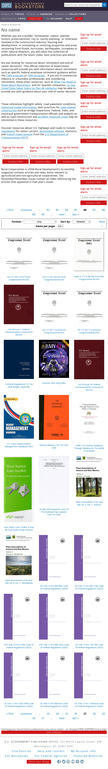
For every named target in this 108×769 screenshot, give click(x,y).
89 (33, 214)
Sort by (65, 221)
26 (75, 713)
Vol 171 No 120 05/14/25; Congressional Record (54, 278)
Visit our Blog (39, 761)
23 (48, 713)
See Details (54, 732)
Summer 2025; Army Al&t (54, 383)
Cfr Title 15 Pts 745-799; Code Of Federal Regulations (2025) (89, 646)
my (54, 18)
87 (94, 210)
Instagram (68, 761)
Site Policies (21, 751)
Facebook (59, 761)
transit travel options (19, 134)
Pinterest (77, 761)
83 (57, 210)
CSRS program (14, 75)
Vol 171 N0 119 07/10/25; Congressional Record (18, 278)
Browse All (12, 14)
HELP (69, 18)
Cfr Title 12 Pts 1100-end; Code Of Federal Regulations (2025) (89, 705)
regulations (8, 131)
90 (43, 214)
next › (62, 214)
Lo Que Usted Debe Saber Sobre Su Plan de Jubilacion (38, 86)
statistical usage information (19, 107)
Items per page (46, 226)
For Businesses (17, 756)
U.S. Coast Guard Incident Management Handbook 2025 (19, 445)
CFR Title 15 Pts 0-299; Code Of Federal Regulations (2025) (18, 646)
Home (4, 24)
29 (103, 713)
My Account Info (83, 751)
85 (75, 210)
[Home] (24, 7)
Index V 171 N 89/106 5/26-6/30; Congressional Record (89, 277)
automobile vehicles (52, 131)
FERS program (36, 75)
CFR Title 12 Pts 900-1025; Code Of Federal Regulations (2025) (54, 646)
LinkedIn (82, 761)
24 (57, 713)
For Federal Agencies (51, 756)
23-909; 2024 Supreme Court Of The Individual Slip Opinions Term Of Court (54, 512)
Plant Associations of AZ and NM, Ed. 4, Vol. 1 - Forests (89, 503)
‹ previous (26, 210)
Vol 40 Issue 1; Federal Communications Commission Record (19, 332)
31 (43, 718)
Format (17, 221)
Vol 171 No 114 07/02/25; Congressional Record (54, 331)
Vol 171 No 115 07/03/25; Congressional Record (89, 331)
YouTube (73, 761)
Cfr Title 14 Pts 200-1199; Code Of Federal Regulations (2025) (89, 587)
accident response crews (53, 116)
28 (94, 713)
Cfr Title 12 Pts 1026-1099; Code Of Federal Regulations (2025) (19, 705)
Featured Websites (88, 756)
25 (66, 713)
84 (66, 210)
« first (10, 210)
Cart (78, 18)
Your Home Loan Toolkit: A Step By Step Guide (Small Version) (19, 528)
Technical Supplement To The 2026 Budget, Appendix (19, 385)
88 (103, 210)
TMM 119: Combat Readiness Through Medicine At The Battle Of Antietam (89, 448)
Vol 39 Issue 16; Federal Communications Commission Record (89, 387)
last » (75, 214)
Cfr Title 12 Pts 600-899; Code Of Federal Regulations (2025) (54, 587)
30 (33, 718)
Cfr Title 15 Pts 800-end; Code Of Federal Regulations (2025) (54, 705)
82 (48, 210)
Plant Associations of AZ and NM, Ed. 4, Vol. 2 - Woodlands (19, 581)
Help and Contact (51, 751)
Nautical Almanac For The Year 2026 (54, 446)
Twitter (63, 761)
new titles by (21, 18)
